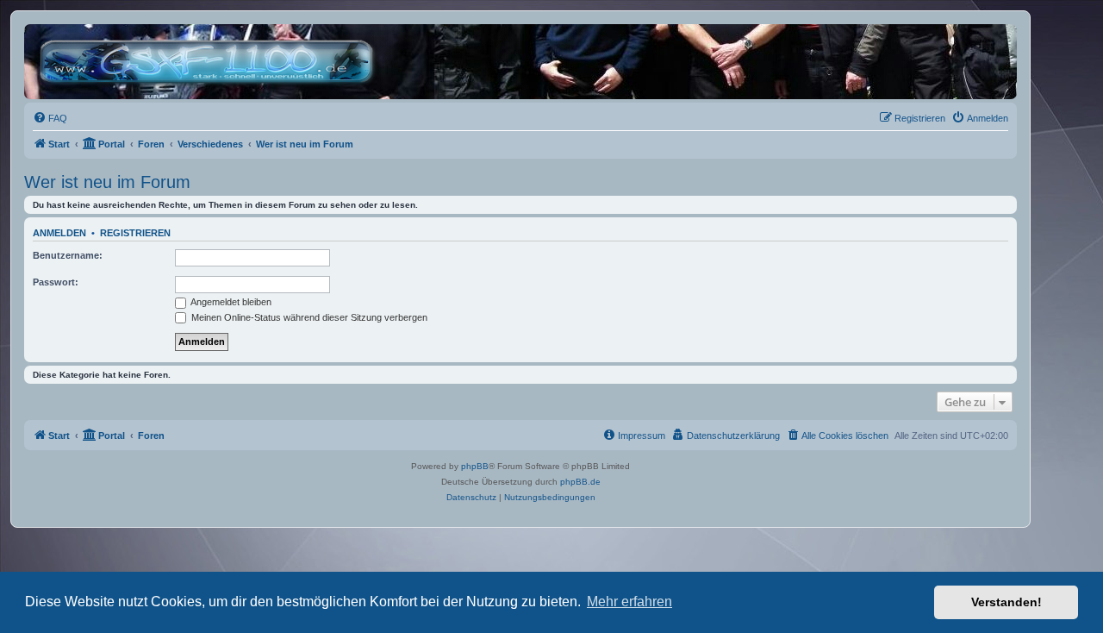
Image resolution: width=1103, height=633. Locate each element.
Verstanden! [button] (1006, 602)
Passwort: (55, 282)
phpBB (475, 466)
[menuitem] (50, 118)
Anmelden (59, 233)
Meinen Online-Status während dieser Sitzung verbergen (308, 317)
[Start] (210, 61)
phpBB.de (580, 481)
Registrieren (135, 233)
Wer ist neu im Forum (107, 181)
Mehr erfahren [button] (629, 601)
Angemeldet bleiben (230, 302)
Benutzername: (68, 255)
